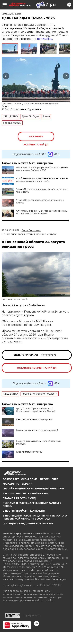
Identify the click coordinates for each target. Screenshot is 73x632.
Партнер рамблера (32, 616)
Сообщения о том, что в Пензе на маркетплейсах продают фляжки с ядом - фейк (42, 179)
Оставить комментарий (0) (36, 138)
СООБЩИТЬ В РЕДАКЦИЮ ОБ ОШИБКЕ (28, 523)
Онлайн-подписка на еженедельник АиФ (33, 488)
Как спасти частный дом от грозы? (34, 419)
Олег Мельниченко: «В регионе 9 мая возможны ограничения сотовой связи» (41, 212)
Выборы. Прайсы (15, 510)
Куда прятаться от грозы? (29, 452)
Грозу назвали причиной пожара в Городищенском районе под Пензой (35, 409)
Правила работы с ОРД (19, 498)
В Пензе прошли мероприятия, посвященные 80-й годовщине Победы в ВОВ (42, 168)
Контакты (37, 510)
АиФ (7, 109)
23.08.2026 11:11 (10, 230)
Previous (5, 76)
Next (66, 76)
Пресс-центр (49, 479)
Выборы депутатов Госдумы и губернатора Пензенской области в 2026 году (35, 517)
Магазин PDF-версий (18, 483)
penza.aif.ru (44, 38)
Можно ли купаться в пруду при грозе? (37, 430)
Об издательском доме (20, 479)
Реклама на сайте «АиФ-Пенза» (25, 493)
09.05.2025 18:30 (11, 13)
